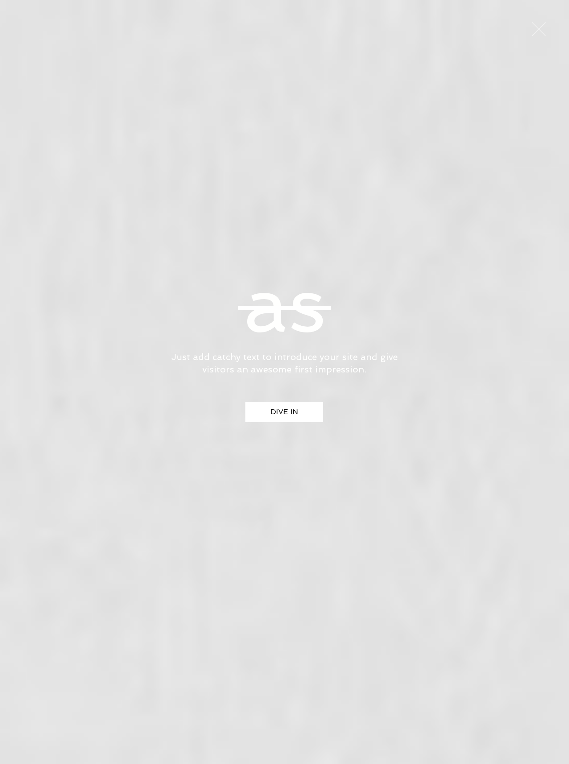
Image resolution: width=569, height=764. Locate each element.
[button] (539, 29)
